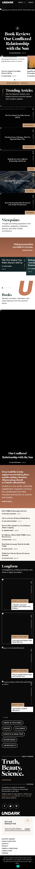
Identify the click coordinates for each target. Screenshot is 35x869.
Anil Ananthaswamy (10, 521)
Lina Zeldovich (16, 53)
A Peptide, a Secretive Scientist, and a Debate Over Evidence (21, 606)
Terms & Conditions (10, 848)
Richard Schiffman (10, 513)
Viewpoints (29, 125)
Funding (5, 853)
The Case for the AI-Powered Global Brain (16, 518)
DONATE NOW (27, 250)
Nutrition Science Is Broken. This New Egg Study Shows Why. (17, 138)
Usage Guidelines (9, 841)
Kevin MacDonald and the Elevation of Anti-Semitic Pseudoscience (17, 204)
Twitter (10, 806)
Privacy (5, 846)
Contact (5, 843)
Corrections (7, 850)
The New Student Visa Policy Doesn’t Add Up (11, 72)
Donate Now (6, 501)
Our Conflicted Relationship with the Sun (17, 455)
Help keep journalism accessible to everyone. (23, 245)
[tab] (14, 79)
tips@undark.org (7, 796)
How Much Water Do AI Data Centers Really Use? (17, 182)
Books (31, 169)
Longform (9, 566)
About (31, 2)
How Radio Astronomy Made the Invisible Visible (16, 545)
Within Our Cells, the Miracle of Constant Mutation (15, 554)
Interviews (9, 740)
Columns (30, 191)
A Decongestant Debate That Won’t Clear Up (22, 641)
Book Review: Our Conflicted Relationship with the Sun (17, 41)
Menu (20, 2)
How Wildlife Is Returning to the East (14, 511)
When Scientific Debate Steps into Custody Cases (22, 675)
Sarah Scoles (8, 549)
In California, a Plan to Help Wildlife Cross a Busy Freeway (16, 536)
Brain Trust (17, 705)
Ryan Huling (7, 539)
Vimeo (16, 806)
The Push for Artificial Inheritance (19, 709)
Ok (18, 866)
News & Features (19, 601)
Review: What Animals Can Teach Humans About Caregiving (16, 527)
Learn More (6, 780)
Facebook (4, 806)
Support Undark (8, 839)
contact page (24, 796)
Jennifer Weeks (8, 530)
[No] (33, 862)
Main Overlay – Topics (17, 83)
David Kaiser (7, 76)
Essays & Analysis (13, 734)
